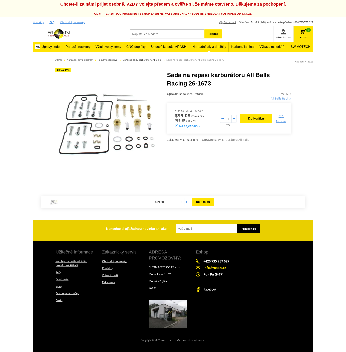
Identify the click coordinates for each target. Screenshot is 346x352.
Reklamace (108, 282)
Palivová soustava (108, 59)
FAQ (51, 22)
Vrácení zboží (110, 275)
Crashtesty (62, 279)
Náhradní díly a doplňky (80, 59)
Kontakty (38, 22)
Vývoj (59, 286)
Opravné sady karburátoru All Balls (142, 59)
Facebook (209, 289)
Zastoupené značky (67, 293)
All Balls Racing (281, 98)
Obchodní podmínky (72, 22)
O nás (59, 300)
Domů (58, 59)
